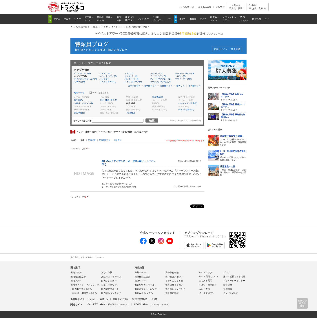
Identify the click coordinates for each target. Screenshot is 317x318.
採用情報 (227, 289)
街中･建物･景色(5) (108, 100)
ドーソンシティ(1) (158, 76)
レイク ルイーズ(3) (133, 82)
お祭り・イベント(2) (83, 103)
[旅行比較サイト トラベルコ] (71, 27)
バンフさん (150, 161)
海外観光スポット (174, 276)
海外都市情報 (172, 293)
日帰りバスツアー (110, 285)
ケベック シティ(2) (108, 76)
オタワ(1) (129, 73)
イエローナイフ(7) (82, 73)
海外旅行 (139, 267)
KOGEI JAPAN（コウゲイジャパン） (152, 304)
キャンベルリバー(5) (184, 73)
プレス (226, 272)
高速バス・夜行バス (111, 276)
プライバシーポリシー (234, 280)
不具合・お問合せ (207, 285)
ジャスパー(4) (131, 76)
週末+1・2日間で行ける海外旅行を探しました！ (233, 155)
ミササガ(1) (79, 82)
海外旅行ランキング (175, 289)
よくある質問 (204, 7)
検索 (152, 120)
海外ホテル (140, 272)
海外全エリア (166, 86)
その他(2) (130, 113)
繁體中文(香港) (139, 299)
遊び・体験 (106, 272)
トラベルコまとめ (174, 280)
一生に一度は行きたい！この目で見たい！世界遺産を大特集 (233, 170)
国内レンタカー (109, 280)
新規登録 (235, 49)
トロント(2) (180, 76)
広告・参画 (204, 289)
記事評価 (92, 140)
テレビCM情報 (230, 293)
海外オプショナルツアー (147, 289)
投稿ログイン (220, 49)
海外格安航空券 (142, 276)
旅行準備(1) (79, 113)
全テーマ (79, 92)
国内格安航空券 (78, 276)
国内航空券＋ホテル (82, 289)
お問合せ (236, 7)
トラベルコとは (186, 7)
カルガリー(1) (156, 73)
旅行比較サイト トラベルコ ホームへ (87, 257)
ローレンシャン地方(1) (160, 82)
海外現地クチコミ (174, 285)
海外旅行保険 (172, 272)
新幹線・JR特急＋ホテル (84, 293)
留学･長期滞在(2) (186, 109)
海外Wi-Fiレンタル (144, 293)
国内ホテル (75, 272)
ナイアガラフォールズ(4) (85, 79)
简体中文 (104, 299)
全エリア (180, 86)
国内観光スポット (110, 289)
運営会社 (227, 285)
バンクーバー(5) (132, 79)
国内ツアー (75, 280)
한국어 (155, 299)
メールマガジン (206, 293)
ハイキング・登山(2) (187, 103)
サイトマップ (205, 272)
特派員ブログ (92, 44)
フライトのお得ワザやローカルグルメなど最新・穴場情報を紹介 (233, 140)
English (91, 299)
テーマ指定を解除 (100, 93)
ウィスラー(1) (105, 73)
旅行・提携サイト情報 (234, 276)
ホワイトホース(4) (183, 79)
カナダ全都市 (134, 86)
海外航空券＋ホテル (144, 285)
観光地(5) (78, 100)
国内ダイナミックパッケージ (84, 285)
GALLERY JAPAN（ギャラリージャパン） (109, 304)
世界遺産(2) (157, 97)
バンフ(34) (104, 79)
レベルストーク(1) (107, 82)
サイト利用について (209, 276)
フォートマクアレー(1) (160, 79)
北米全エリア (150, 86)
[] (214, 33)
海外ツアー (140, 280)
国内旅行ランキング (111, 293)
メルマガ (220, 7)
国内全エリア (195, 86)
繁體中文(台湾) (120, 299)
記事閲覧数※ (104, 140)
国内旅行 (75, 267)
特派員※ (117, 140)
